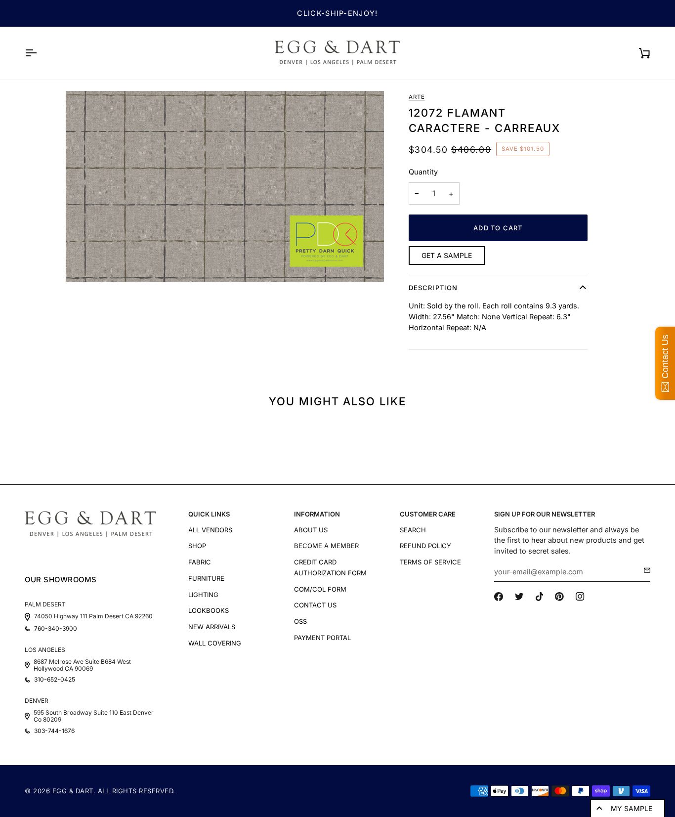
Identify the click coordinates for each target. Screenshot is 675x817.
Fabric (199, 562)
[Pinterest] (559, 596)
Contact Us (315, 605)
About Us (311, 530)
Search (413, 530)
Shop (197, 546)
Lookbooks (208, 610)
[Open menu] (39, 53)
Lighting (203, 595)
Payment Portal (322, 638)
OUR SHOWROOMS (61, 579)
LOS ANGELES (45, 649)
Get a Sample (447, 255)
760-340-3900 (55, 628)
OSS (300, 621)
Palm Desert (45, 604)
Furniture (206, 578)
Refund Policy (425, 546)
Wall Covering (214, 643)
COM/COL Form (320, 589)
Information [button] (317, 514)
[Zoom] (225, 186)
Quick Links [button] (209, 514)
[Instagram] (580, 596)
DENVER (36, 700)
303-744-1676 (54, 731)
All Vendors (210, 530)
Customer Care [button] (428, 514)
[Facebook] (498, 596)
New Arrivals (211, 627)
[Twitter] (519, 596)
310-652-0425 (54, 679)
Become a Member (326, 546)
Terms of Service (430, 562)
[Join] (644, 570)
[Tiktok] (540, 596)
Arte (417, 96)
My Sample (631, 808)
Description (433, 288)
